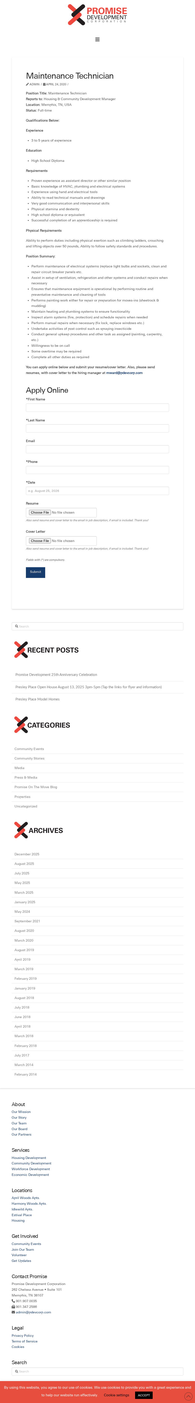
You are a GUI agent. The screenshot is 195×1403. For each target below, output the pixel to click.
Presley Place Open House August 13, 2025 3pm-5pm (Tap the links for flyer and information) (88, 687)
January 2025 (25, 902)
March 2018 (24, 1036)
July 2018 (22, 1007)
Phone (32, 462)
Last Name (35, 420)
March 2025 (24, 892)
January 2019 (25, 988)
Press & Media (26, 777)
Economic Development (30, 1175)
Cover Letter (35, 531)
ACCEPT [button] (144, 1395)
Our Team (19, 1123)
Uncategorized (26, 806)
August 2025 (24, 864)
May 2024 (22, 911)
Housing (18, 1220)
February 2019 (26, 978)
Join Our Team (23, 1249)
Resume (32, 503)
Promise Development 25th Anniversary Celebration (56, 675)
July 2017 (22, 1055)
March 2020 (24, 940)
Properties (22, 797)
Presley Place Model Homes (37, 699)
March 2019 (24, 969)
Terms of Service (25, 1341)
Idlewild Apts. (22, 1209)
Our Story (19, 1117)
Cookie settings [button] (116, 1395)
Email (30, 441)
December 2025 (27, 854)
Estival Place (22, 1215)
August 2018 (24, 998)
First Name (35, 399)
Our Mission (21, 1112)
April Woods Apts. (26, 1198)
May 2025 (22, 883)
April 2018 (22, 1026)
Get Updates (21, 1261)
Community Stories (29, 758)
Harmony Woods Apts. (29, 1203)
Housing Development (29, 1158)
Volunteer (19, 1255)
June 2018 (22, 1017)
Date (30, 482)
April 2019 (22, 959)
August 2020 (24, 931)
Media (19, 768)
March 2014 (24, 1065)
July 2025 (22, 873)
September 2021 (27, 921)
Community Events (29, 749)
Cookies (18, 1347)
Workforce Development (31, 1169)
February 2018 (26, 1046)
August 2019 (24, 950)
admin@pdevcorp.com (33, 1312)
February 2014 (26, 1074)
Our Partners (21, 1134)
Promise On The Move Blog (36, 787)
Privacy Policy (23, 1335)
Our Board (19, 1129)
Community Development (31, 1163)
